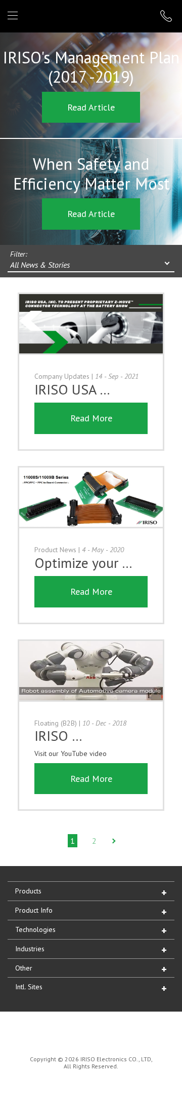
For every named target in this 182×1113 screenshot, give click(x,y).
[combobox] (91, 266)
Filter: (18, 254)
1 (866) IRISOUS (167, 16)
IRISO (89, 15)
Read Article (91, 107)
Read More (91, 418)
